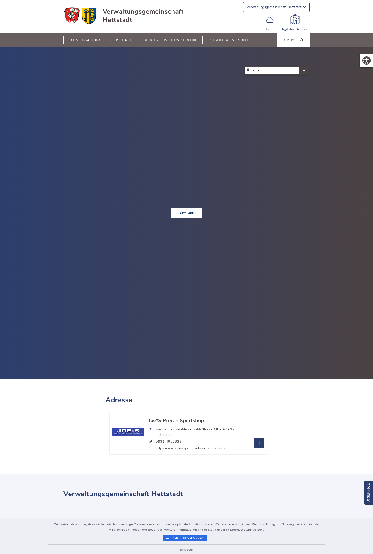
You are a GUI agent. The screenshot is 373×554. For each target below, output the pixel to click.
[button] (366, 60)
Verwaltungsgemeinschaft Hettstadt (143, 15)
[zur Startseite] (80, 15)
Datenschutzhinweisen (246, 529)
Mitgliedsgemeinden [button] (228, 40)
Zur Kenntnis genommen (185, 537)
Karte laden (187, 213)
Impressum (186, 549)
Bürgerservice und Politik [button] (170, 40)
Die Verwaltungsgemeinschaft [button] (100, 40)
